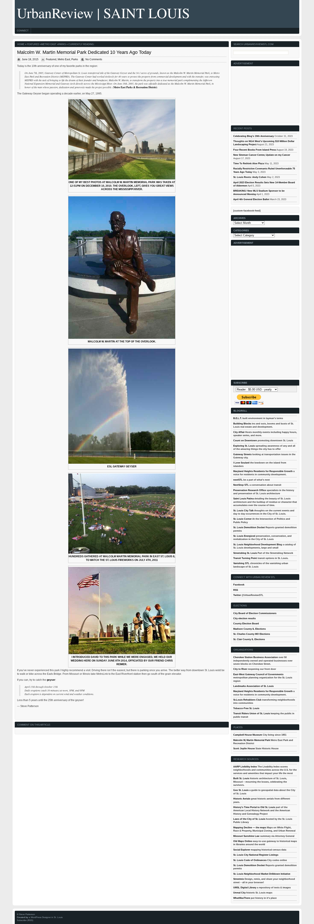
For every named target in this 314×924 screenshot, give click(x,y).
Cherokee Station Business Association (255, 657)
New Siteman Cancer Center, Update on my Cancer (261, 155)
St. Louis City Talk (243, 510)
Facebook (238, 584)
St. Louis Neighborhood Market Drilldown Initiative (261, 874)
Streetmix (238, 879)
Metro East (48, 44)
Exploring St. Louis (244, 445)
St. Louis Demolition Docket (249, 527)
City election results (244, 618)
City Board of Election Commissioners (254, 613)
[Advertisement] (265, 93)
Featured (33, 44)
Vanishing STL (241, 563)
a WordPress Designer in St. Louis (46, 917)
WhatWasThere (241, 898)
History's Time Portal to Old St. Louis (254, 807)
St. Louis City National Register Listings (255, 855)
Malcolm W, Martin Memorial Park (251, 740)
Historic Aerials (241, 798)
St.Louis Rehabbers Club (247, 699)
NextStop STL (241, 485)
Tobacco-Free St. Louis (246, 708)
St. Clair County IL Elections (249, 639)
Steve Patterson (27, 914)
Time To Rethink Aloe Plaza (248, 163)
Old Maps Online (242, 841)
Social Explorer (241, 849)
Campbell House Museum (247, 734)
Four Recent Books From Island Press (254, 149)
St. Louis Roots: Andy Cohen (249, 177)
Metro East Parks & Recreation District (135, 87)
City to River (240, 669)
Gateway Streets (242, 454)
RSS (235, 590)
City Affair (239, 432)
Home (20, 44)
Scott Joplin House (244, 748)
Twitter (237, 595)
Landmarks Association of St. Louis (253, 686)
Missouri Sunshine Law (246, 836)
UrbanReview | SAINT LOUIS (103, 12)
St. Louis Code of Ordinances (250, 860)
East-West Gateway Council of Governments (258, 674)
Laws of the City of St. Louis (249, 819)
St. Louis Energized (244, 536)
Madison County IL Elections (249, 629)
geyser (51, 679)
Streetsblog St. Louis (245, 553)
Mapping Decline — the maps (249, 827)
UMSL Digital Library (244, 887)
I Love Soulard (241, 462)
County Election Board (246, 623)
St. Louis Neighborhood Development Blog (257, 544)
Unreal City (239, 892)
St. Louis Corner (242, 519)
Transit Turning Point (245, 558)
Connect (23, 30)
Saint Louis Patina (243, 498)
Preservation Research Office (249, 490)
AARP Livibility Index (245, 766)
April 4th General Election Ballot (251, 199)
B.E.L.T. (237, 418)
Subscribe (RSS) (25, 920)
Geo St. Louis (241, 790)
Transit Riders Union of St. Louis (251, 713)
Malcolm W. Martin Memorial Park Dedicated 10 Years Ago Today (84, 52)
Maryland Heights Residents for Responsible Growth (263, 471)
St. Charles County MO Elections (251, 634)
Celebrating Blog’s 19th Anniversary (253, 136)
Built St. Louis (241, 778)
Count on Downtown (245, 440)
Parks (62, 44)
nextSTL (238, 479)
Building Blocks (242, 423)
